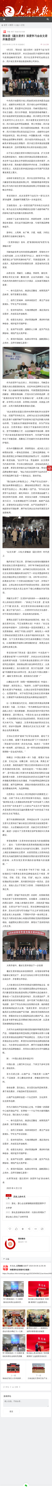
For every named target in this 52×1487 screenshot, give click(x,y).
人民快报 (19, 1266)
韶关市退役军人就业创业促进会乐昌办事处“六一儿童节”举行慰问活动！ (14, 1331)
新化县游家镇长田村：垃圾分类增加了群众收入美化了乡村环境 (26, 1214)
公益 (17, 25)
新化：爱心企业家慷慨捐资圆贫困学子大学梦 (26, 1205)
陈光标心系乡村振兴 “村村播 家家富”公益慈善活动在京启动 (38, 1302)
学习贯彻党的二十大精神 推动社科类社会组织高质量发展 (13, 1302)
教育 (11, 25)
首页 (5, 25)
